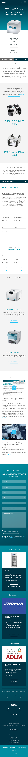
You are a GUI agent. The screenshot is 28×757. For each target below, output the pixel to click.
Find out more (14, 681)
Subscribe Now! (14, 695)
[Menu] (25, 2)
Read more (14, 634)
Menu (16, 59)
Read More (4, 417)
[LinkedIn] (11, 715)
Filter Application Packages (8, 181)
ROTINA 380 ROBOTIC (7, 59)
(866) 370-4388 (14, 730)
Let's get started (14, 586)
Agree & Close (14, 753)
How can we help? (14, 710)
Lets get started (14, 320)
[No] (26, 751)
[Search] (22, 2)
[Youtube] (16, 715)
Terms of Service (9, 537)
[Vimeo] (13, 715)
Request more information (14, 235)
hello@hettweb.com (14, 729)
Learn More (14, 268)
